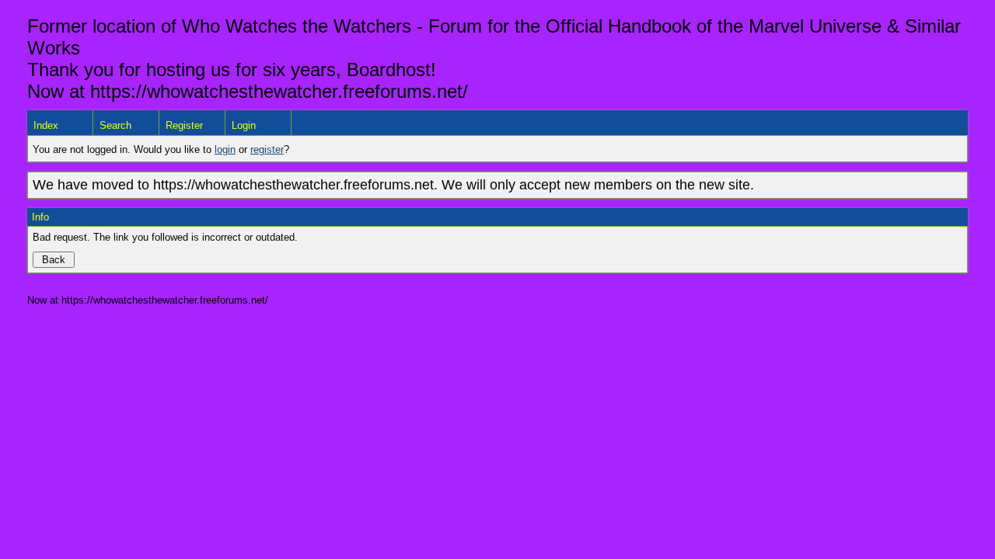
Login (244, 125)
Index (45, 125)
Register (184, 125)
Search (115, 125)
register (267, 149)
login (225, 149)
